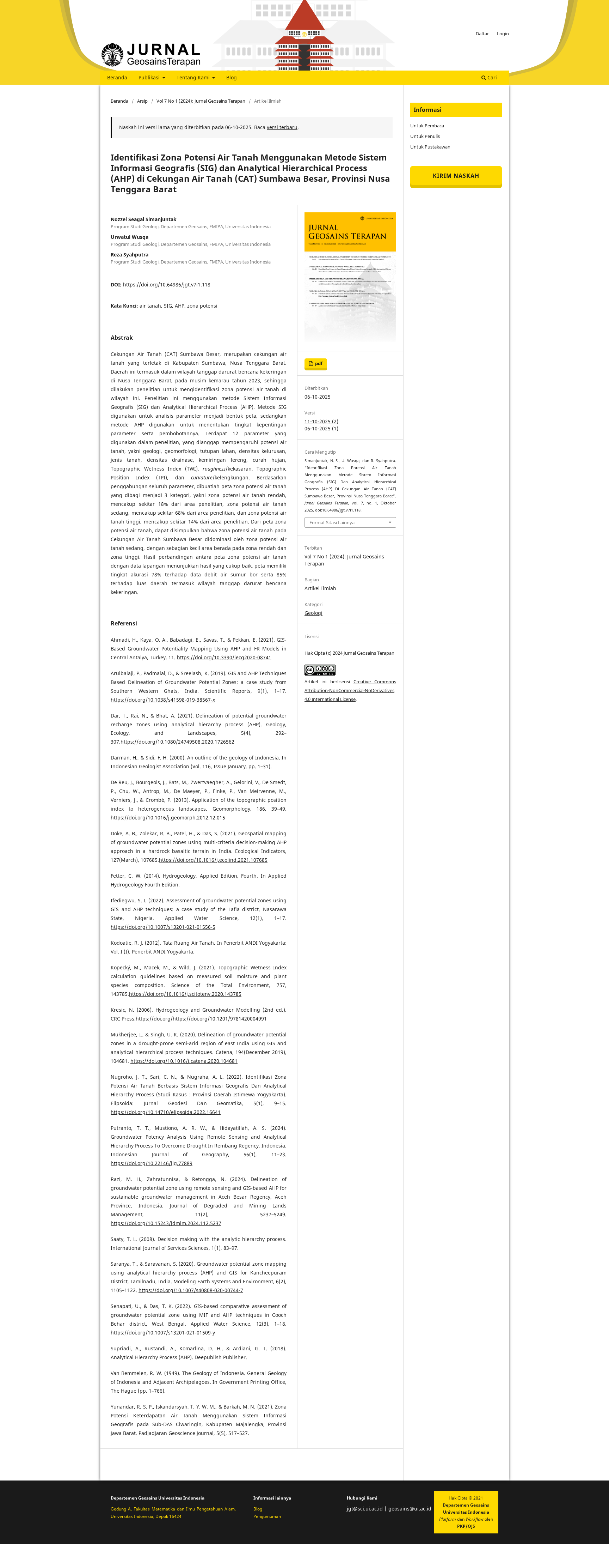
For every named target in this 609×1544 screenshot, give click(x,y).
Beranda (117, 77)
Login (503, 33)
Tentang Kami (194, 77)
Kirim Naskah (456, 176)
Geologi (313, 613)
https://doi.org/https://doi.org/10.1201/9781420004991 (201, 1018)
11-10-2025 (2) (321, 421)
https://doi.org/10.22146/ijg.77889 (151, 1163)
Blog (231, 77)
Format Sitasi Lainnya (332, 522)
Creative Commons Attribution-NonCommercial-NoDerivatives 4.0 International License (350, 690)
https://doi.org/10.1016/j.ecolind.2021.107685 (213, 859)
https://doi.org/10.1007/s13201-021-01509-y (163, 1332)
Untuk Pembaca (427, 125)
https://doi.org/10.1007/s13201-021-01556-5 (163, 927)
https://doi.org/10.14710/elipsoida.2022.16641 (166, 1112)
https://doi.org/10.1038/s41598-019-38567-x (163, 699)
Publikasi (150, 77)
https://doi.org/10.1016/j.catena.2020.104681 (184, 1061)
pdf (318, 363)
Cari (491, 77)
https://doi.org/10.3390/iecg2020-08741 (224, 657)
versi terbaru (282, 127)
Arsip (142, 101)
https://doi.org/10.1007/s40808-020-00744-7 (191, 1290)
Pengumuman (267, 1516)
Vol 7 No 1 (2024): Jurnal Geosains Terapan (200, 101)
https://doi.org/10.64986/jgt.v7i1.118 (166, 284)
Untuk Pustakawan (430, 147)
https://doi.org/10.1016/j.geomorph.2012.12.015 (168, 817)
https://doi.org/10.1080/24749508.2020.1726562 (177, 741)
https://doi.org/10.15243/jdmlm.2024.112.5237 (166, 1223)
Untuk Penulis (425, 136)
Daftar (482, 33)
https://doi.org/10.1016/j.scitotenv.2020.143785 (185, 994)
